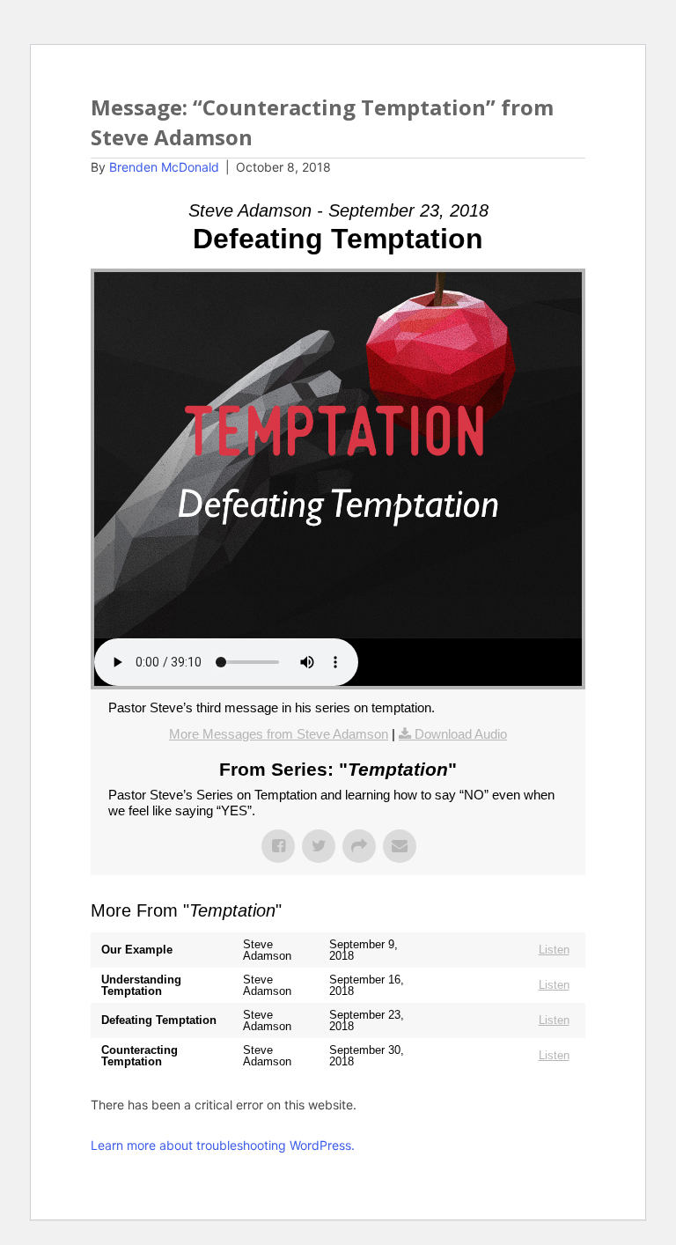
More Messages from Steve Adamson (278, 733)
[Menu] (582, 109)
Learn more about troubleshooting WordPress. (223, 1145)
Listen (554, 949)
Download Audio (461, 733)
